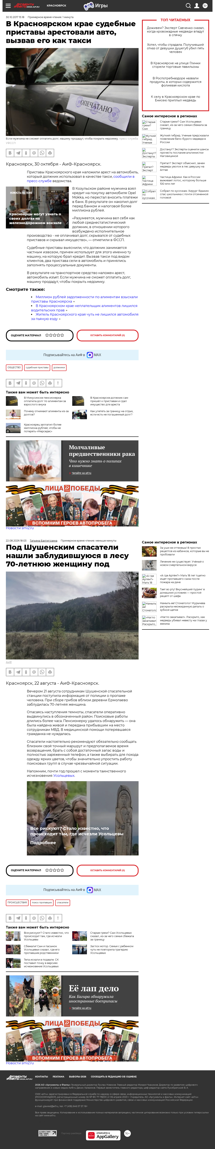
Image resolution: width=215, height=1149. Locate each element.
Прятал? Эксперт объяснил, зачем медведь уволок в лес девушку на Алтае (182, 166)
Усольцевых (63, 776)
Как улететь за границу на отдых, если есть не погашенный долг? (111, 413)
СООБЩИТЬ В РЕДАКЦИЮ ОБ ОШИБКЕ (114, 1076)
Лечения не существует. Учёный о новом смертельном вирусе (182, 563)
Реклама (58, 1076)
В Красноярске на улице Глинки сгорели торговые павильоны (176, 65)
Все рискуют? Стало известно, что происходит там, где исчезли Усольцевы (76, 831)
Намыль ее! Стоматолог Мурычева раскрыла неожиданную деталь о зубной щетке (182, 606)
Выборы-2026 (77, 1076)
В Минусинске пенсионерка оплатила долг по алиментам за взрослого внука (45, 401)
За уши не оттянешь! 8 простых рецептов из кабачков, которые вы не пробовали (184, 551)
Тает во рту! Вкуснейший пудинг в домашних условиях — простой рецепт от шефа (182, 593)
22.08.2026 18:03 (16, 540)
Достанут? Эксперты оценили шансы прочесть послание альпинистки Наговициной (184, 153)
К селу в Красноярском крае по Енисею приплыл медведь (175, 98)
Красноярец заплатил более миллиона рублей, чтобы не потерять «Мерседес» (42, 428)
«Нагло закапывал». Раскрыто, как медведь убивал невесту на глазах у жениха (183, 620)
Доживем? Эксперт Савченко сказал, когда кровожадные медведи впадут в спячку (175, 31)
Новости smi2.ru (20, 528)
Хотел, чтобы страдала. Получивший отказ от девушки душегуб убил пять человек (175, 48)
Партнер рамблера (71, 1133)
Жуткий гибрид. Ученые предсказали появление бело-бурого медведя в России (184, 139)
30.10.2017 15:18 (15, 17)
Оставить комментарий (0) (107, 335)
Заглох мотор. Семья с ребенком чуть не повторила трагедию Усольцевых (111, 949)
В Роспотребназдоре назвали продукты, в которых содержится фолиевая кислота (175, 82)
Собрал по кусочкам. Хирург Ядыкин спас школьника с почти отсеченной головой (184, 194)
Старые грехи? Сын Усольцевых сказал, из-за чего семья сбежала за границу (183, 125)
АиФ (9, 662)
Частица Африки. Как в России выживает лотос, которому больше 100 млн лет (183, 180)
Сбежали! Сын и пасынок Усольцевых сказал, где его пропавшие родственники (42, 949)
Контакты (41, 1076)
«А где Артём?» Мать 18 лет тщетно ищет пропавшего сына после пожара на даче (183, 579)
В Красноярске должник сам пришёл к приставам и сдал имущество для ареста (109, 401)
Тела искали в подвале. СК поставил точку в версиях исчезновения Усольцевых (41, 963)
